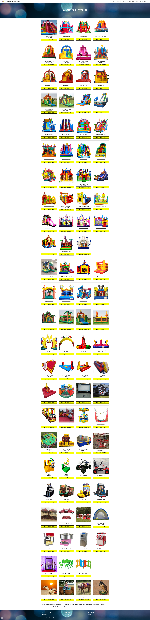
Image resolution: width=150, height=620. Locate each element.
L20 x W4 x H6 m (66, 110)
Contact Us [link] (138, 1)
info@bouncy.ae (44, 614)
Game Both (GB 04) (83, 523)
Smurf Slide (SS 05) (83, 159)
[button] (148, 1)
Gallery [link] (117, 1)
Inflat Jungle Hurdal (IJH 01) (66, 109)
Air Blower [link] (131, 1)
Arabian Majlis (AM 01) (66, 523)
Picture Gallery (67, 614)
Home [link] (113, 1)
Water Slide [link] (125, 1)
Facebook (89, 614)
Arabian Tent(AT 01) (49, 523)
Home (66, 617)
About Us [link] (144, 1)
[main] (75, 10)
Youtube (89, 617)
